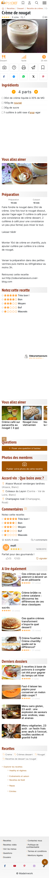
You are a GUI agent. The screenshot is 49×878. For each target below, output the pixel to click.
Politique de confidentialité (32, 846)
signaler (43, 558)
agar (32, 112)
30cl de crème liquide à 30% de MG (24, 98)
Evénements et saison (19, 776)
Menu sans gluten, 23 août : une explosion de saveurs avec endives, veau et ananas (34, 712)
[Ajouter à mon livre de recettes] (42, 67)
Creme (8, 754)
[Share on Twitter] (33, 76)
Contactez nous (35, 840)
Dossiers (7, 857)
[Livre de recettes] (23, 3)
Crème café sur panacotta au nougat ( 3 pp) (11, 425)
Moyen (21, 303)
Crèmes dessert (25, 754)
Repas (12, 785)
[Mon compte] (29, 3)
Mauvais (22, 311)
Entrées (12, 791)
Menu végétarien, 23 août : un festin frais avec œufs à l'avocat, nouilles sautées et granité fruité (34, 731)
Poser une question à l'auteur (26, 448)
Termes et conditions (37, 851)
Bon (19, 299)
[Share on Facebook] (4, 76)
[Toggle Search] (36, 3)
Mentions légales (35, 855)
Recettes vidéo (10, 845)
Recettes (7, 840)
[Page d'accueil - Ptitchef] (3, 8)
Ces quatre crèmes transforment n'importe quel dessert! (33, 623)
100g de (13, 102)
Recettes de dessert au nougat (20, 759)
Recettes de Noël (17, 780)
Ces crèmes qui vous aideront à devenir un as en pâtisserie (34, 576)
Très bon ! (23, 295)
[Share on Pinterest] (43, 76)
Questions (7, 853)
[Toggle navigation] (44, 3)
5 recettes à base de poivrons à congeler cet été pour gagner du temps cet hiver (34, 671)
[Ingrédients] (4, 439)
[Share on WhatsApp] (24, 76)
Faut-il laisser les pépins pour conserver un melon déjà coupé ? (33, 691)
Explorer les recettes (13, 767)
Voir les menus (9, 849)
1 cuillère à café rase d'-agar (22, 112)
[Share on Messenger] (14, 76)
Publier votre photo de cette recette (24, 469)
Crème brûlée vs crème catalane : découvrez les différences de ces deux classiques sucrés (23, 600)
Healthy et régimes (17, 770)
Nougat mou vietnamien (30, 423)
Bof (19, 307)
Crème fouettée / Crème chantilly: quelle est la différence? (32, 643)
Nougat (41, 754)
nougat (18, 102)
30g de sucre (11, 107)
